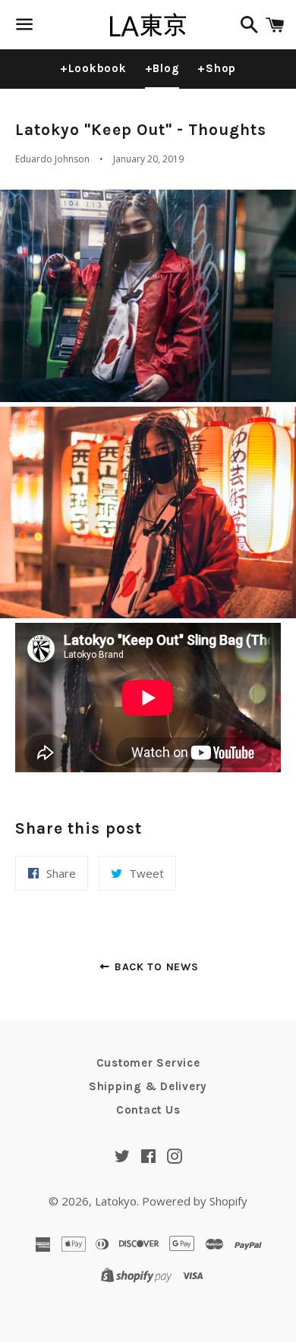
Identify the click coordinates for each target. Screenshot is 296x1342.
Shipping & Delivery (148, 1086)
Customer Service (148, 1063)
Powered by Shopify (194, 1200)
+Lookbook (93, 68)
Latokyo (116, 1200)
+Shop (216, 68)
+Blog (162, 68)
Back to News (154, 966)
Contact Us (148, 1110)
